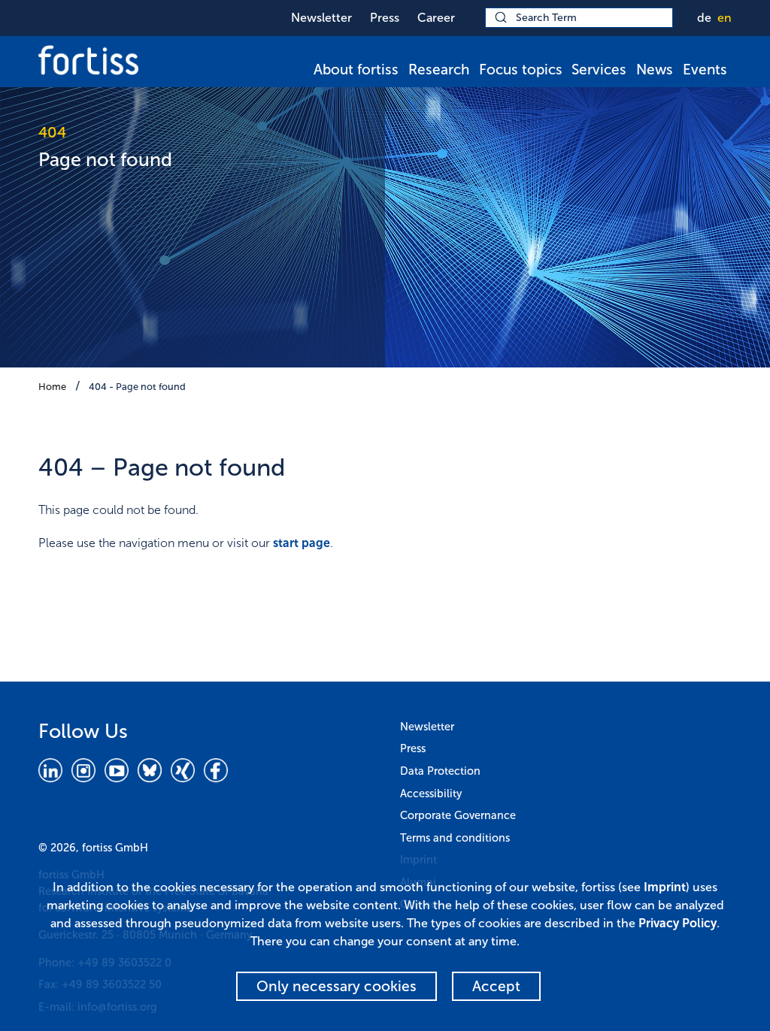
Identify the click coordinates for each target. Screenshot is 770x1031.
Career (436, 18)
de (704, 18)
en (724, 18)
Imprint (665, 887)
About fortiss (356, 69)
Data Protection (440, 771)
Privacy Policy (677, 923)
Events (705, 69)
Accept (496, 986)
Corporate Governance (458, 815)
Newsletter (321, 18)
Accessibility (431, 793)
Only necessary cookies (336, 986)
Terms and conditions (455, 838)
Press (384, 18)
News (654, 69)
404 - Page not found (137, 386)
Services (598, 69)
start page (301, 543)
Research (438, 69)
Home (52, 386)
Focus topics (520, 69)
